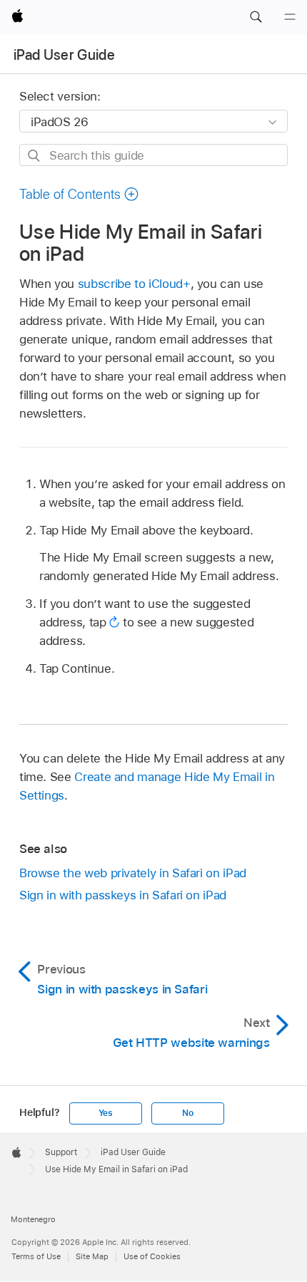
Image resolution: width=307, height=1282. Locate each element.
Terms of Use (36, 1256)
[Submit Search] (34, 155)
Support (61, 1152)
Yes (106, 1113)
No (187, 1113)
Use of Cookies (152, 1256)
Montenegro (33, 1219)
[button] (255, 17)
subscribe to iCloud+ (134, 283)
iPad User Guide (64, 54)
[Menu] (290, 17)
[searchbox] (153, 155)
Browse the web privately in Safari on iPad (132, 873)
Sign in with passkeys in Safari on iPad (122, 895)
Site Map (92, 1256)
